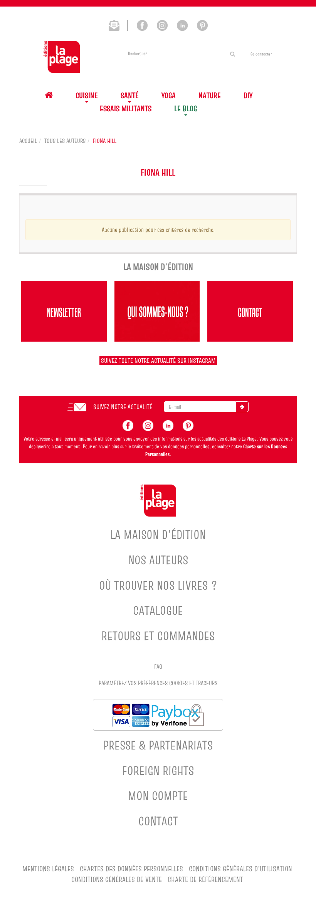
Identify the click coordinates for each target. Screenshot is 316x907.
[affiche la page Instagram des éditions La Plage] (148, 425)
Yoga (168, 95)
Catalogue (158, 610)
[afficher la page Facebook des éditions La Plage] (128, 425)
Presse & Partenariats (158, 745)
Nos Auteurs (158, 559)
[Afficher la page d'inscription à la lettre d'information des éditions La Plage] (118, 24)
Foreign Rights (158, 770)
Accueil (28, 140)
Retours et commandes (158, 635)
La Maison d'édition (158, 534)
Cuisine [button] (87, 95)
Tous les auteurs (65, 140)
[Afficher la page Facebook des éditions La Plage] (142, 24)
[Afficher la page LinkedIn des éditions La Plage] (182, 24)
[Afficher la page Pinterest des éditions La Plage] (202, 24)
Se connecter (261, 54)
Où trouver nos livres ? (158, 585)
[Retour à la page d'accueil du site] (62, 57)
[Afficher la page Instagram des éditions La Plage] (162, 24)
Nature (209, 95)
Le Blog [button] (185, 108)
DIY (248, 95)
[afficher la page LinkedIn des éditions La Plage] (168, 425)
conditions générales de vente (116, 879)
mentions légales (48, 868)
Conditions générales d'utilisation (240, 868)
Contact (158, 821)
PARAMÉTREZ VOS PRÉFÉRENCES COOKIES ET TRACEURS (158, 683)
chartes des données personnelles (131, 868)
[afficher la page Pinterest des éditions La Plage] (188, 425)
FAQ (158, 666)
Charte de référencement (205, 879)
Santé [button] (130, 95)
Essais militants (125, 108)
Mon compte (158, 795)
